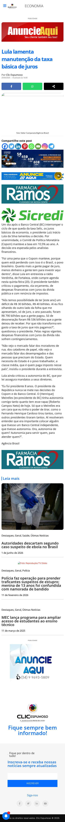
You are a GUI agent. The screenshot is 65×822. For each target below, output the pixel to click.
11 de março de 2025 (13, 630)
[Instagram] (45, 146)
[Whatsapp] (31, 146)
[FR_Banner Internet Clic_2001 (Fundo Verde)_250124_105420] (32, 194)
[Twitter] (11, 146)
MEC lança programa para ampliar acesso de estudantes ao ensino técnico (31, 621)
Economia (34, 5)
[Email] (38, 146)
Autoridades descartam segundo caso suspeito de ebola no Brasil (30, 545)
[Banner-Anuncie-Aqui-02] (32, 176)
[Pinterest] (25, 146)
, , (16, 570)
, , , (25, 535)
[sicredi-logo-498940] (32, 215)
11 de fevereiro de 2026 (15, 595)
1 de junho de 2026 (12, 553)
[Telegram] (51, 146)
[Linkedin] (18, 146)
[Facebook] (5, 146)
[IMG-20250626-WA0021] (32, 158)
